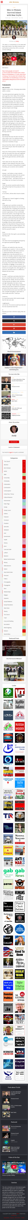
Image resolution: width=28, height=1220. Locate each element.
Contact (22, 1217)
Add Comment (15, 17)
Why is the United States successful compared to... (15, 1148)
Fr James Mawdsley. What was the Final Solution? (18, 380)
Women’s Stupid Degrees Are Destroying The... (14, 647)
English (13, 1140)
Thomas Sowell (15, 386)
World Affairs (15, 393)
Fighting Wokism (16, 415)
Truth (14, 7)
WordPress (14, 1215)
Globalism (14, 413)
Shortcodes (17, 1217)
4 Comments (13, 1128)
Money (13, 399)
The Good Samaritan (16, 1126)
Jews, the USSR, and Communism (17, 408)
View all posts (14, 442)
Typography (6, 1217)
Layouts (12, 1217)
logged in (11, 452)
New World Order (16, 392)
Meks (18, 1213)
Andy (22, 17)
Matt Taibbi (14, 401)
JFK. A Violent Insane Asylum (16, 1106)
